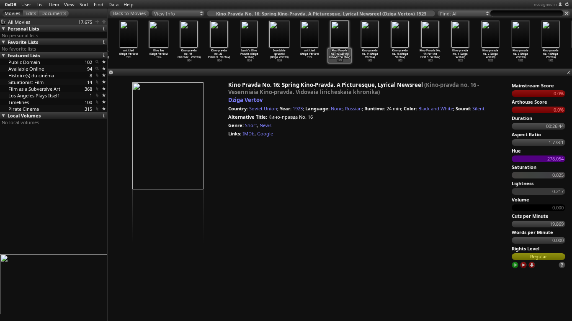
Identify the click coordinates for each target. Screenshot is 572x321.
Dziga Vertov (245, 100)
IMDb (248, 133)
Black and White (435, 108)
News (265, 125)
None (337, 108)
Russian (353, 108)
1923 (298, 108)
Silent (478, 108)
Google (265, 133)
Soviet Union (263, 108)
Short (251, 125)
